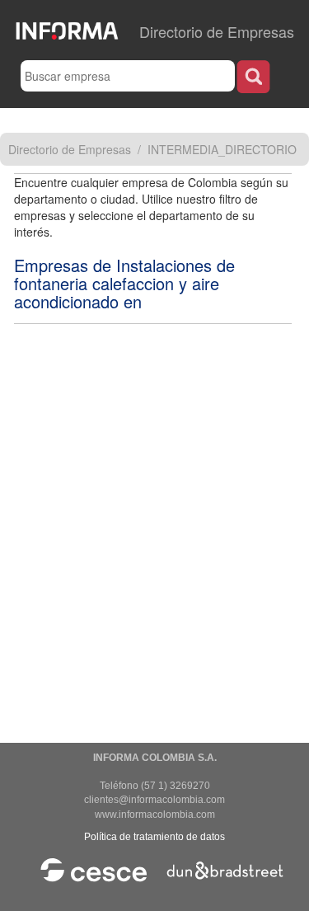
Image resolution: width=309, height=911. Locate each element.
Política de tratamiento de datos (154, 837)
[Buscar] (253, 76)
